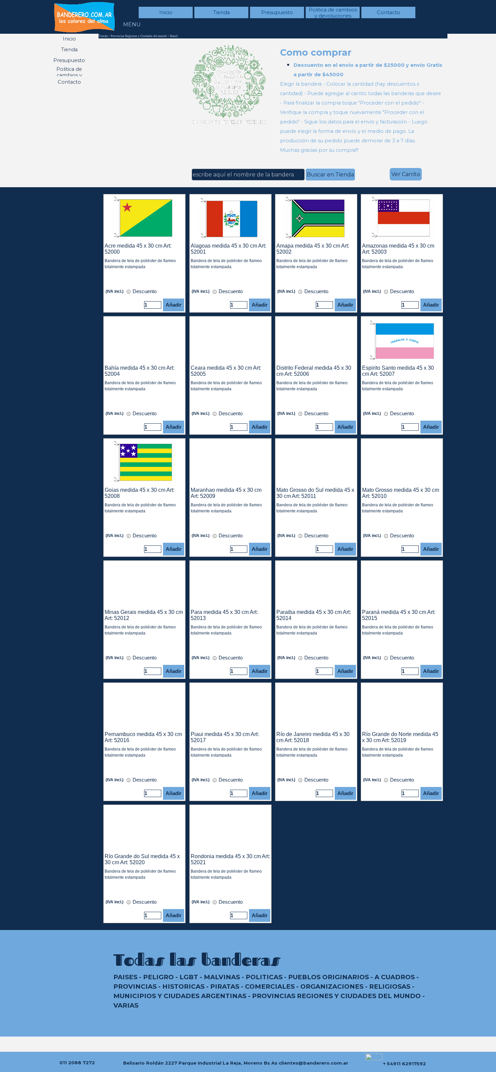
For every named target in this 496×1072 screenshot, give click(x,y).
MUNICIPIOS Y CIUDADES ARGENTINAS (179, 996)
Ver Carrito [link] (405, 174)
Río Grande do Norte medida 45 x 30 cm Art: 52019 (400, 737)
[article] (144, 253)
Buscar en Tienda (330, 174)
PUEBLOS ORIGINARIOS (328, 977)
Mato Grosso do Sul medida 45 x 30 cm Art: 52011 (315, 493)
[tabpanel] (361, 100)
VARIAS (125, 1005)
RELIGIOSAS (389, 986)
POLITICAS (264, 977)
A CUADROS (395, 977)
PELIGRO (158, 977)
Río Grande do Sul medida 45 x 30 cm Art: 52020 (142, 859)
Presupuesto (277, 12)
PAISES (125, 977)
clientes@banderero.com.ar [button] (313, 1063)
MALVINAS (222, 977)
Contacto (388, 12)
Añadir (174, 305)
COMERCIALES (270, 986)
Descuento (144, 291)
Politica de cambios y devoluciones (333, 13)
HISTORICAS (183, 986)
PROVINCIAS (135, 986)
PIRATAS (224, 986)
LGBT (189, 977)
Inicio (165, 12)
